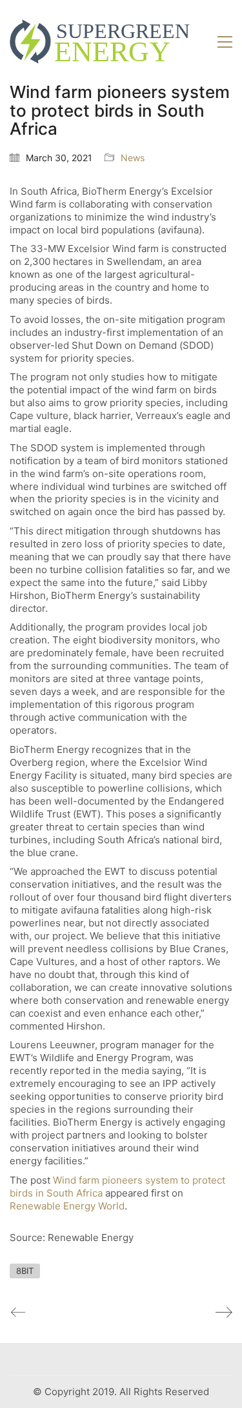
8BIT (25, 1271)
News (133, 157)
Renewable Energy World (67, 1206)
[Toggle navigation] (224, 42)
